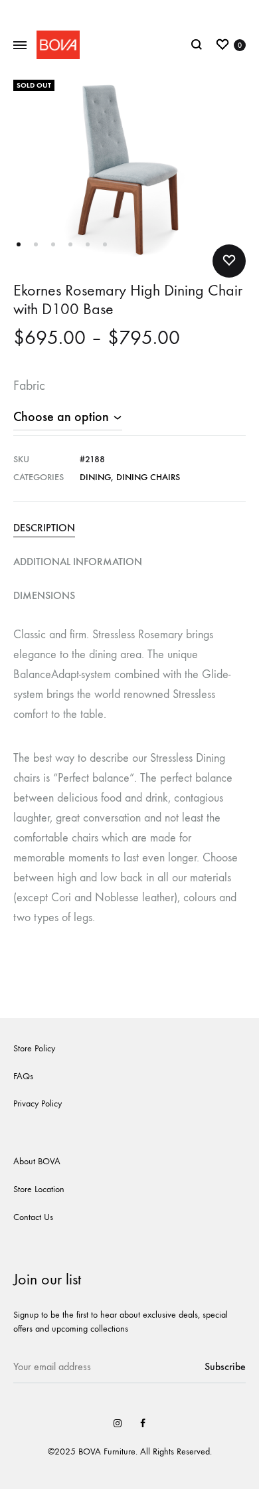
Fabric (29, 385)
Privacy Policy (37, 1103)
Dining (95, 477)
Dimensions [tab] (44, 595)
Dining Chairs (148, 477)
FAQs (23, 1076)
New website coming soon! (130, 11)
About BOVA (36, 1161)
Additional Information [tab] (77, 561)
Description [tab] (44, 527)
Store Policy (34, 1048)
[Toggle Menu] (20, 46)
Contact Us (33, 1217)
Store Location (38, 1189)
